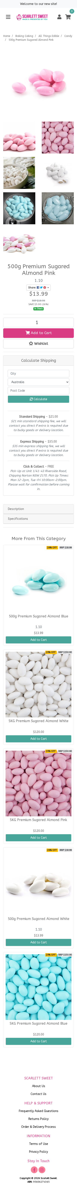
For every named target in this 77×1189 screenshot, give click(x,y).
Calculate (40, 399)
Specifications (18, 519)
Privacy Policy (38, 1152)
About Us (38, 1086)
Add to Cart (41, 333)
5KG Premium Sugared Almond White (38, 721)
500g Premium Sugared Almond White (38, 919)
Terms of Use (38, 1144)
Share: (32, 287)
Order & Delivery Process (38, 1127)
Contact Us (38, 1094)
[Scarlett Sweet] (32, 17)
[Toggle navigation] (8, 17)
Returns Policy (38, 1119)
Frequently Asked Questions (38, 1111)
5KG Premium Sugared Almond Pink (38, 820)
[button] (59, 17)
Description (16, 509)
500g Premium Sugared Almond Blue (38, 616)
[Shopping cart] (68, 17)
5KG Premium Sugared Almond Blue (38, 1023)
